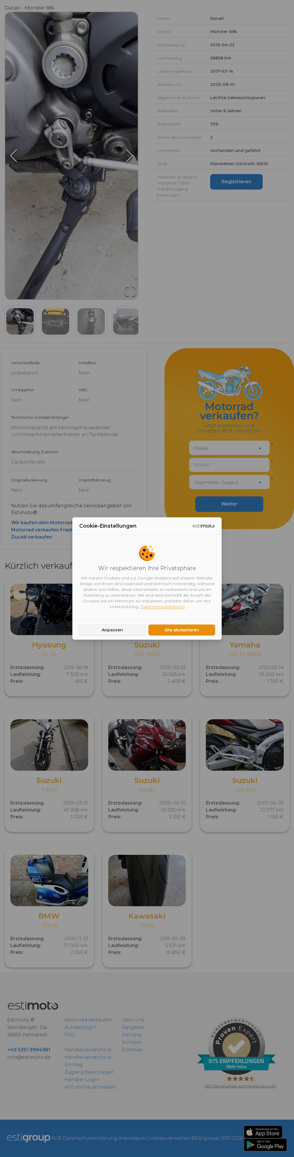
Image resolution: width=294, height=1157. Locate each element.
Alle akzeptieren (182, 630)
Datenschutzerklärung (162, 606)
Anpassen (112, 630)
